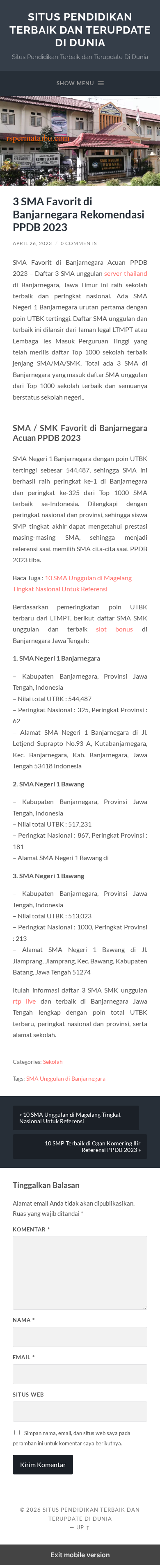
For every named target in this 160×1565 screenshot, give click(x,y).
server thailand (125, 273)
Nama (24, 1320)
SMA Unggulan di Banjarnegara (65, 1078)
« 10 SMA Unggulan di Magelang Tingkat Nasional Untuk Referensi (70, 1117)
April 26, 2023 (32, 243)
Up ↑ (83, 1527)
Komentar (31, 1229)
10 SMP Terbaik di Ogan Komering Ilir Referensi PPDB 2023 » (93, 1146)
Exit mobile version (80, 1555)
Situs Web (28, 1394)
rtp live (24, 1001)
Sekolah (53, 1061)
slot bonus (114, 629)
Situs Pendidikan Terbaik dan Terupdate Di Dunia (80, 29)
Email (24, 1357)
